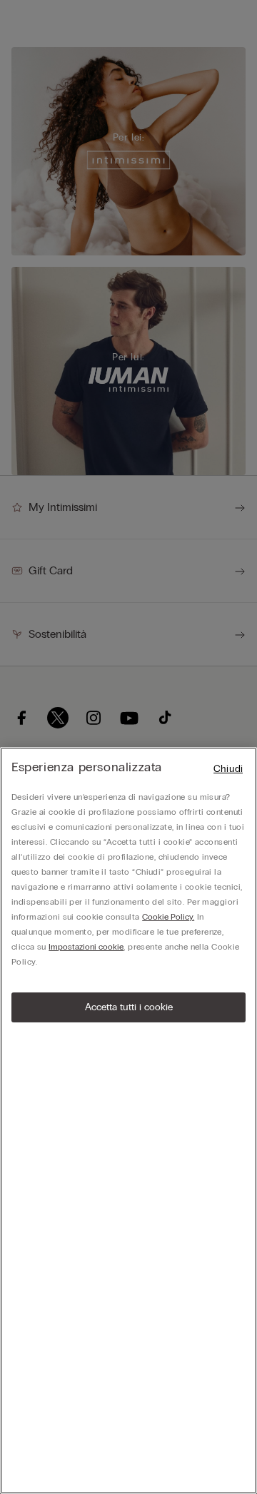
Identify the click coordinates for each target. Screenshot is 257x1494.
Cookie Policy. (168, 917)
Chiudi (228, 769)
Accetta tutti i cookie (129, 1007)
